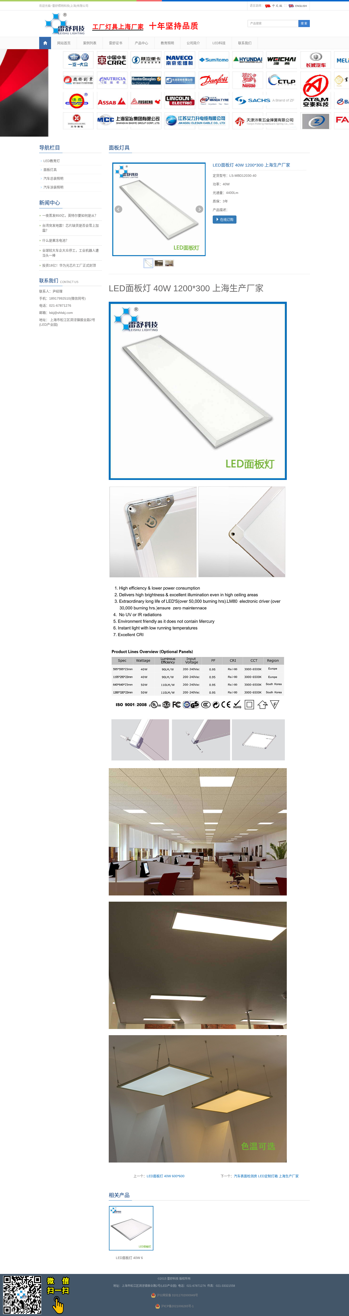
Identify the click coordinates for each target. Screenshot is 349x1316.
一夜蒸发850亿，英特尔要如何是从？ (70, 215)
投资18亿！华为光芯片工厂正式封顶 (69, 265)
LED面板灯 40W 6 (129, 1258)
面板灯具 (50, 170)
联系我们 (244, 43)
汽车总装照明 (53, 178)
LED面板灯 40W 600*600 (165, 1176)
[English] (297, 5)
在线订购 (226, 219)
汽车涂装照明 (53, 187)
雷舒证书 (115, 43)
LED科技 (219, 43)
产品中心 (141, 43)
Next (199, 209)
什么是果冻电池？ (55, 240)
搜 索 (304, 23)
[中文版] (274, 5)
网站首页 (64, 43)
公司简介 (193, 43)
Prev (118, 209)
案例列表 (89, 43)
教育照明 (167, 43)
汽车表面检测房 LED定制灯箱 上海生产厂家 (266, 1176)
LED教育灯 (51, 161)
